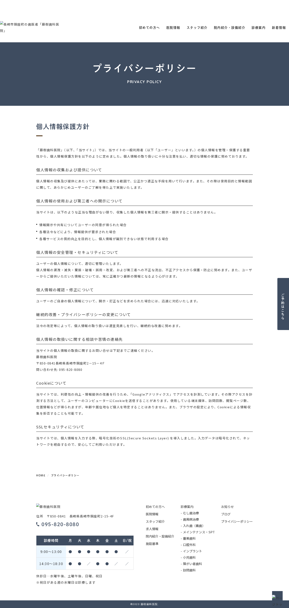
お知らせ (227, 506)
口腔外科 (189, 544)
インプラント (192, 551)
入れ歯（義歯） (194, 525)
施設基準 (152, 543)
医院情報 (173, 27)
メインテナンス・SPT (199, 532)
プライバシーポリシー (237, 521)
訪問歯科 (189, 570)
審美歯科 (189, 538)
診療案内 (259, 27)
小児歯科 (189, 557)
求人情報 (152, 529)
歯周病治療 (191, 519)
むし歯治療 (191, 513)
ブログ (226, 514)
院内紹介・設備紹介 (229, 27)
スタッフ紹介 (197, 27)
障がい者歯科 (192, 563)
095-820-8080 (70, 369)
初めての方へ (149, 27)
